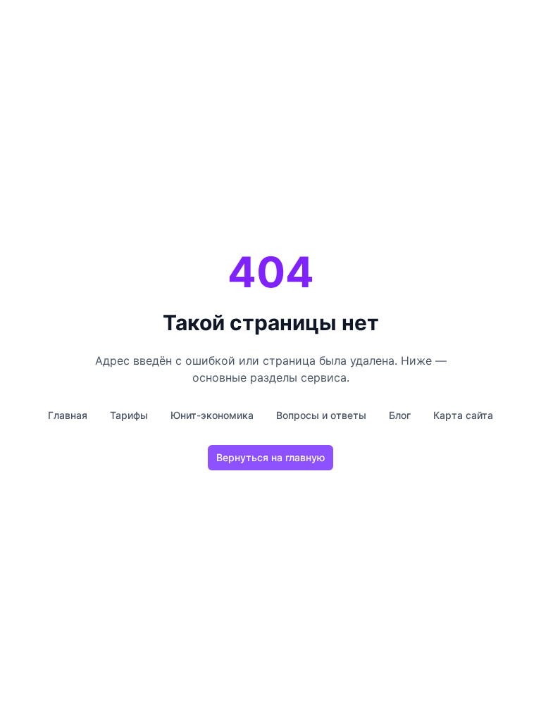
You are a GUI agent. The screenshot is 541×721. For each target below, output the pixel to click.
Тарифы (129, 415)
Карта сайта (463, 415)
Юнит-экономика (212, 415)
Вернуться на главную (270, 457)
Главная (67, 415)
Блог (400, 415)
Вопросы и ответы (321, 415)
